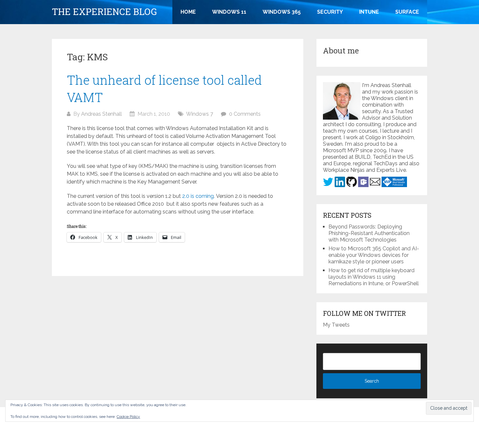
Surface (407, 12)
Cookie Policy (128, 416)
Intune (369, 12)
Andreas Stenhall (101, 114)
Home (188, 12)
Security (330, 12)
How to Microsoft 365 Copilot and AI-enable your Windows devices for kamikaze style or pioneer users (373, 255)
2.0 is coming (198, 196)
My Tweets (336, 325)
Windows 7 (199, 114)
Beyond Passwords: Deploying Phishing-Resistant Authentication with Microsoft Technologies (369, 233)
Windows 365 (282, 12)
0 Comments (245, 114)
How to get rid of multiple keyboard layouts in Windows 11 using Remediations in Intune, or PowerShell (373, 277)
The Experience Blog (104, 11)
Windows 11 (229, 12)
